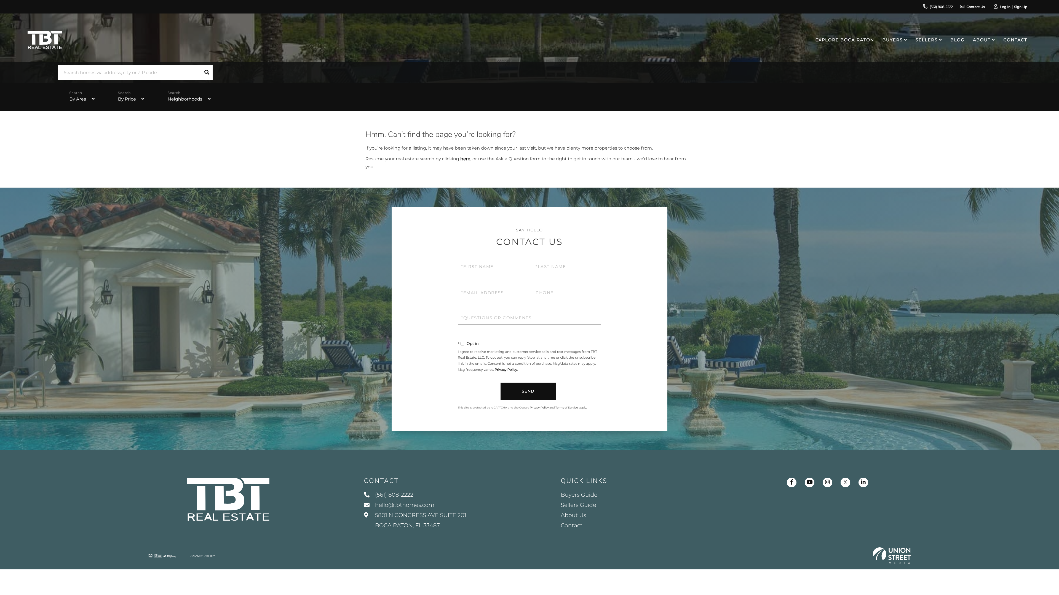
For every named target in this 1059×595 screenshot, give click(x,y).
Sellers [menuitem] (927, 39)
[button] (207, 72)
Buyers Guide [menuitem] (579, 495)
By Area (77, 99)
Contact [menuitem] (1015, 39)
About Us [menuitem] (573, 515)
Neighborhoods (185, 99)
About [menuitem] (982, 39)
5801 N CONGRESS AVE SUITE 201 (420, 520)
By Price (127, 99)
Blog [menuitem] (957, 39)
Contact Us (976, 7)
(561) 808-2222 (941, 7)
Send (528, 391)
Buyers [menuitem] (892, 39)
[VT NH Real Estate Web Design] (892, 555)
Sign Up (1020, 7)
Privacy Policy (506, 370)
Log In (1005, 7)
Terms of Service (566, 407)
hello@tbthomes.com (404, 505)
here (465, 159)
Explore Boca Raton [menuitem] (844, 39)
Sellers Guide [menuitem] (579, 505)
